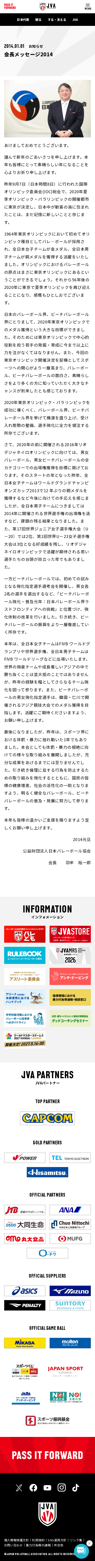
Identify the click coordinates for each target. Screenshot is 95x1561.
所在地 (58, 1545)
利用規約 (38, 1540)
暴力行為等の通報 (38, 1545)
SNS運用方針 (57, 1540)
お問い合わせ (13, 1545)
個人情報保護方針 (16, 1540)
